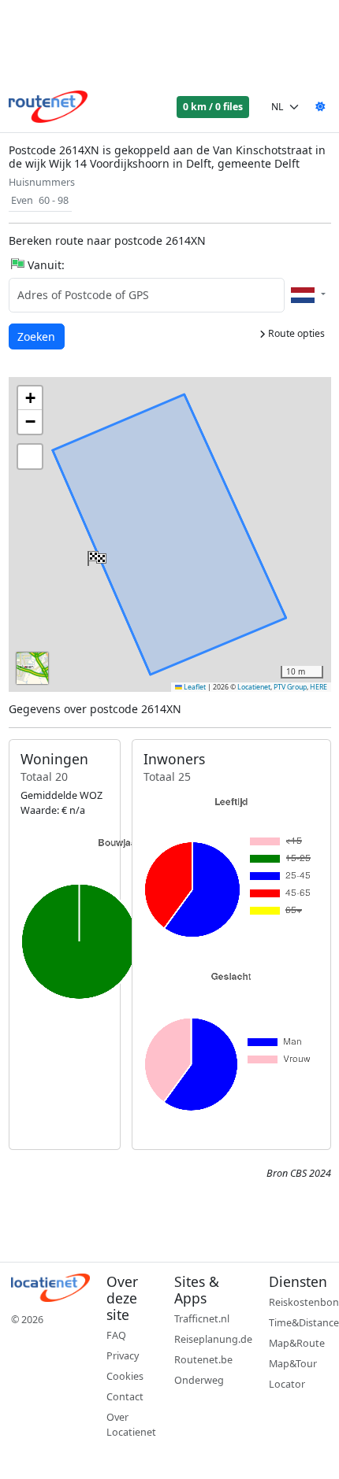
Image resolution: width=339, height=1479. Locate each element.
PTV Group (290, 687)
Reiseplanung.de (213, 1339)
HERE (318, 687)
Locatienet (253, 687)
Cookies (124, 1376)
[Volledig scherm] (30, 456)
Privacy (122, 1356)
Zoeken (37, 336)
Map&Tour (293, 1363)
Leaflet (194, 687)
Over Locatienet (131, 1425)
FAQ (116, 1335)
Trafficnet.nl (201, 1319)
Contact (124, 1396)
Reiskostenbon (304, 1302)
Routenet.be (203, 1359)
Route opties (295, 333)
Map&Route (297, 1343)
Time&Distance (304, 1322)
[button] (95, 555)
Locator (287, 1384)
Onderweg (199, 1380)
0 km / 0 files (213, 106)
